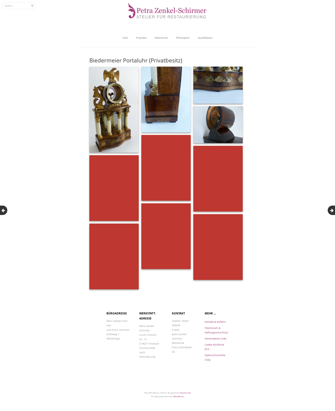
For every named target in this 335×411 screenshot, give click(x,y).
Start (125, 37)
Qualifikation (205, 37)
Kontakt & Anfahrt (215, 321)
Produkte (141, 37)
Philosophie (183, 37)
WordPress (178, 396)
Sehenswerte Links (215, 338)
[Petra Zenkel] (167, 12)
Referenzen (161, 37)
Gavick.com (185, 392)
